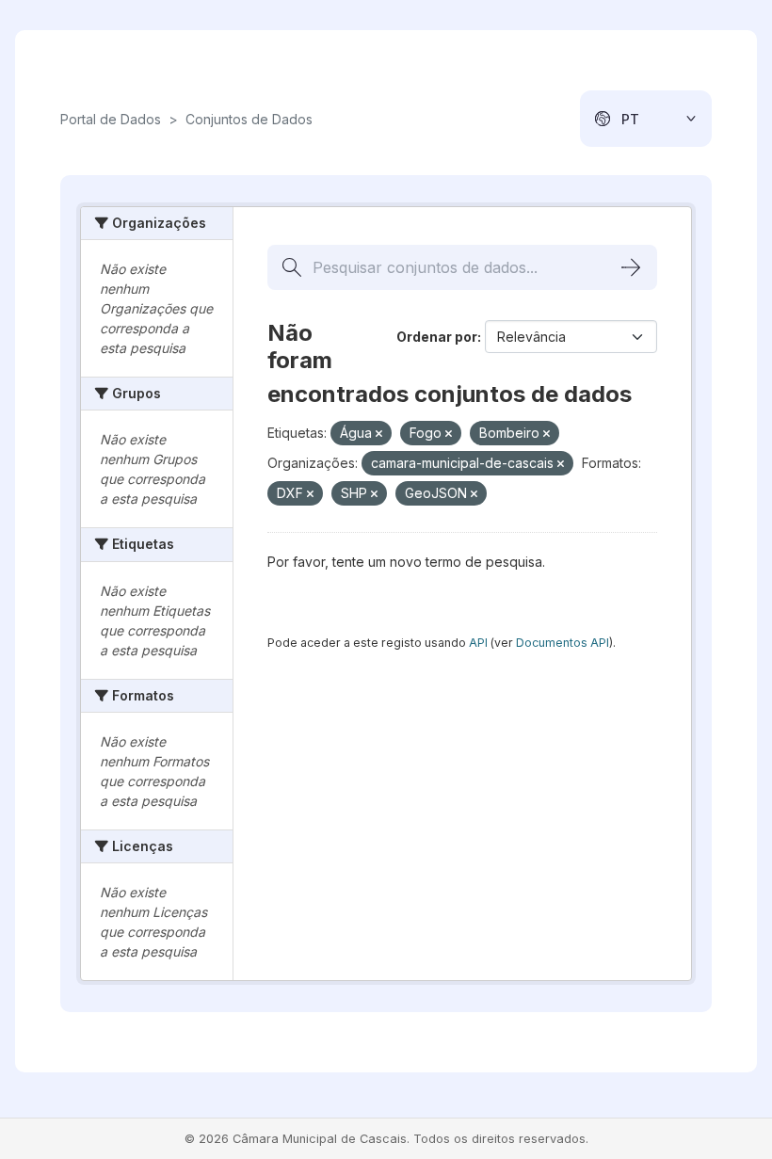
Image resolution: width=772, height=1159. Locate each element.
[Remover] (379, 434)
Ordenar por (436, 337)
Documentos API (562, 643)
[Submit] (631, 267)
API (478, 643)
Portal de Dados (110, 119)
